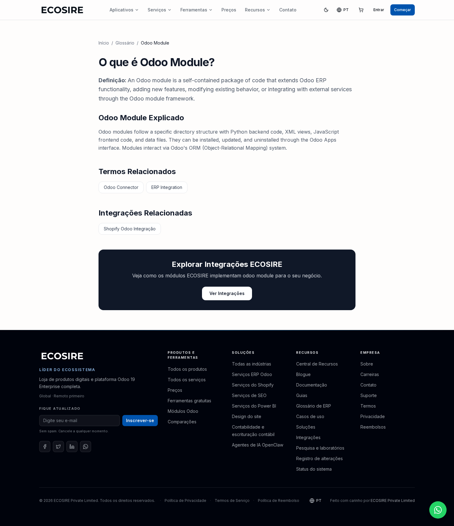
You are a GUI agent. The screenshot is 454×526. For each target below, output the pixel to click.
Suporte (368, 395)
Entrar (378, 9)
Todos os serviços (187, 379)
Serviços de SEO (249, 395)
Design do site (246, 416)
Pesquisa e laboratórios (320, 448)
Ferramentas (193, 9)
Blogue (303, 374)
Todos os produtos (187, 369)
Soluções (305, 427)
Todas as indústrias (251, 363)
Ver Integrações (227, 293)
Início (104, 42)
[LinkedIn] (72, 446)
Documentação (311, 384)
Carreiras (369, 374)
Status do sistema (314, 469)
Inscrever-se (140, 420)
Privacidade (372, 416)
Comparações (182, 421)
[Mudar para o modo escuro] (326, 9)
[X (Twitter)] (58, 446)
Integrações (308, 437)
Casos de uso (310, 416)
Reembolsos (373, 427)
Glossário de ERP (313, 405)
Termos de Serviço (232, 500)
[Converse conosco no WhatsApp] (438, 510)
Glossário (125, 42)
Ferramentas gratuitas (189, 400)
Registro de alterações (319, 458)
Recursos (255, 9)
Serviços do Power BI (254, 405)
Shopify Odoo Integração (130, 228)
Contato (287, 9)
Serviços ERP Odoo (252, 374)
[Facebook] (44, 446)
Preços (228, 9)
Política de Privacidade (185, 500)
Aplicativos (121, 9)
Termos (368, 405)
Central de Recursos (317, 363)
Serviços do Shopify (253, 384)
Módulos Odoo (183, 411)
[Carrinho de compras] (361, 10)
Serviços (157, 9)
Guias (301, 395)
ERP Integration (166, 187)
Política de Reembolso (278, 500)
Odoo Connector (121, 187)
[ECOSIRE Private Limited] (62, 356)
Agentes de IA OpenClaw (257, 444)
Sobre (366, 363)
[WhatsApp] (85, 446)
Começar (402, 9)
